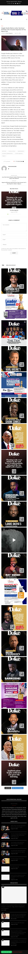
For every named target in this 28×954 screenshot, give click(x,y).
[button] (2, 203)
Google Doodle (11, 151)
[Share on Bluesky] (21, 161)
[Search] (26, 19)
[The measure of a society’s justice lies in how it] (14, 643)
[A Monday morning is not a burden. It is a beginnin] (14, 462)
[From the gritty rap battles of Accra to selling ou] (14, 669)
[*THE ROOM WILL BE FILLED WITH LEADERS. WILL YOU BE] (14, 591)
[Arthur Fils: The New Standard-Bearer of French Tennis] (5, 827)
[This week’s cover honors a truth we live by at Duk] (14, 436)
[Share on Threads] (20, 161)
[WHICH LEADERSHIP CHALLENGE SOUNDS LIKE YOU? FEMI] (14, 307)
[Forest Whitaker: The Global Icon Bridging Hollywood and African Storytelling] (5, 943)
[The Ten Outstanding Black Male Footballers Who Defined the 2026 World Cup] (5, 836)
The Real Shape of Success (17, 858)
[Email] (17, 3)
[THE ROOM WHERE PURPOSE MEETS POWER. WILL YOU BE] (14, 384)
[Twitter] (9, 3)
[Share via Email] (23, 161)
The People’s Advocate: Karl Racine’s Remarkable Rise (17, 843)
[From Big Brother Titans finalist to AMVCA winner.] (14, 488)
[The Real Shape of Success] (5, 861)
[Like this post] (14, 161)
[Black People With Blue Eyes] (5, 924)
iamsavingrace (21, 151)
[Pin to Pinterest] (18, 161)
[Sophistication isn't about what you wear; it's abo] (14, 773)
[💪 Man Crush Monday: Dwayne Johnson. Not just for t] (14, 747)
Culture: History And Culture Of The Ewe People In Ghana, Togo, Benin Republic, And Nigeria (13, 906)
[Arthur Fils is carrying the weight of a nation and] (14, 281)
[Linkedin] (13, 3)
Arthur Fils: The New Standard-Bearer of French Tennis (18, 826)
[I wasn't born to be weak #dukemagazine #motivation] (14, 540)
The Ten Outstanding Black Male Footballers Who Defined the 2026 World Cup (18, 835)
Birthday (4, 151)
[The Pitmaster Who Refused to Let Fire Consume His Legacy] (5, 852)
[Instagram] (11, 3)
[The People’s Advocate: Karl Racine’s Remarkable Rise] (5, 844)
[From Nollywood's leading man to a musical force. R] (14, 566)
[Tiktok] (19, 3)
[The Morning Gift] (14, 200)
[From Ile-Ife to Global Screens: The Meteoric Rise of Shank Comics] (5, 877)
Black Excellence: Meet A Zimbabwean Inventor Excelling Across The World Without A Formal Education (18, 933)
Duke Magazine (9, 33)
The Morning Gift (14, 210)
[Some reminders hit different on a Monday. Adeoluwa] (14, 617)
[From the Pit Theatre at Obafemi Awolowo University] (14, 410)
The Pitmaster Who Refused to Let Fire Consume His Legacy (18, 851)
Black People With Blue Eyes (17, 922)
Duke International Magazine (16, 952)
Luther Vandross (18, 153)
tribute (4, 156)
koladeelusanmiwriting (7, 153)
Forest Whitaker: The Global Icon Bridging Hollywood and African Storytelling (19, 942)
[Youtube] (15, 3)
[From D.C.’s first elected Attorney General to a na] (14, 358)
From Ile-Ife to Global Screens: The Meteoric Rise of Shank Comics (18, 877)
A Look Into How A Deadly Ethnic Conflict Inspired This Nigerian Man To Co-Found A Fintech (18, 916)
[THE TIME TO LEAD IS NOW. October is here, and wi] (14, 695)
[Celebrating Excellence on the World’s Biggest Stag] (14, 332)
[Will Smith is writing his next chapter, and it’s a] (14, 721)
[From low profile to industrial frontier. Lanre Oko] (14, 514)
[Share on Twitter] (17, 161)
